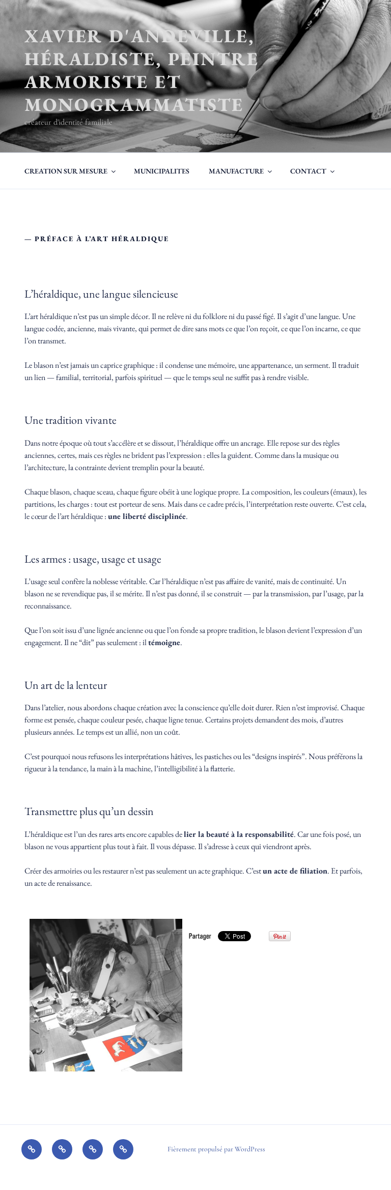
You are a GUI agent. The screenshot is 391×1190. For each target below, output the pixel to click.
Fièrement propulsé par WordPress (216, 1149)
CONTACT (308, 171)
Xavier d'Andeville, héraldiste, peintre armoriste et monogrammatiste (141, 70)
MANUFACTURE (236, 171)
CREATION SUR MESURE (65, 171)
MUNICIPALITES (161, 171)
